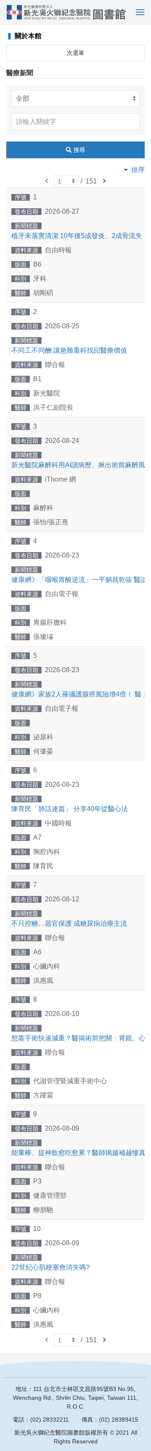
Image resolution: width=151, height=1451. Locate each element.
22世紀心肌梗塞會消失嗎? (50, 1267)
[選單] (138, 12)
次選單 (75, 53)
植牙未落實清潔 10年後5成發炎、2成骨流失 (76, 235)
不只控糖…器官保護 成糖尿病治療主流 (69, 923)
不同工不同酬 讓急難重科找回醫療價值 (69, 350)
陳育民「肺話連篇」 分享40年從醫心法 (69, 808)
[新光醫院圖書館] (66, 12)
